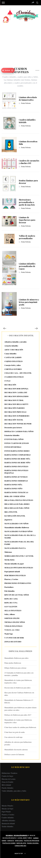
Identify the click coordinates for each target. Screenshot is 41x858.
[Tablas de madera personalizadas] (9, 239)
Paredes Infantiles (7, 788)
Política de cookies (9, 843)
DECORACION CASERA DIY (15, 392)
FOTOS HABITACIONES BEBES (17, 451)
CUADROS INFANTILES (14, 377)
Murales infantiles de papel (14, 563)
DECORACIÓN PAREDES (14, 408)
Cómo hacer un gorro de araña (14, 732)
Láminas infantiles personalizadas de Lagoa (27, 266)
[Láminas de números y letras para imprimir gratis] (9, 304)
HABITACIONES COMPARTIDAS (17, 455)
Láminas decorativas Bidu (28, 142)
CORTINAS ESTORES (13, 369)
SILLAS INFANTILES (12, 610)
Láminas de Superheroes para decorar (27, 220)
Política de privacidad (31, 840)
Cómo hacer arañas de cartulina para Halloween (20, 727)
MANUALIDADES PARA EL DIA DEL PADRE (19, 542)
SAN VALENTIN (10, 606)
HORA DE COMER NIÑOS (14, 496)
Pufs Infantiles (9, 591)
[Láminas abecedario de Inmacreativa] (9, 100)
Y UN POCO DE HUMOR (14, 637)
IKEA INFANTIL (10, 512)
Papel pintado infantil (12, 571)
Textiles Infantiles (7, 826)
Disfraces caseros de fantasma (14, 754)
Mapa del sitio (21, 843)
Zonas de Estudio (7, 782)
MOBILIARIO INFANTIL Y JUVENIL (19, 556)
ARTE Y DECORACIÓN (13, 349)
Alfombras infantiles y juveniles (15, 342)
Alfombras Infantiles (8, 820)
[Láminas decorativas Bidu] (9, 144)
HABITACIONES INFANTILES (16, 466)
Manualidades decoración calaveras (16, 749)
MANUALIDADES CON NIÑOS (16, 523)
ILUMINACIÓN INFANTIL (14, 516)
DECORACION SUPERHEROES (16, 416)
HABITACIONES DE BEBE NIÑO (17, 462)
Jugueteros (8, 519)
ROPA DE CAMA (11, 598)
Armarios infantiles (11, 345)
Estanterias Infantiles (11, 435)
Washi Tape (8, 634)
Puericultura (8, 587)
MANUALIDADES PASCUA (15, 548)
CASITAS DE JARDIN (13, 357)
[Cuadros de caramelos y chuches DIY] (9, 164)
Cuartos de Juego (7, 776)
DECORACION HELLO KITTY (16, 404)
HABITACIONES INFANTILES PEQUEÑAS (16, 471)
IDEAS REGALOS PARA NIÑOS (16, 508)
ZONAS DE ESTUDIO (12, 641)
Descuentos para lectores (13, 427)
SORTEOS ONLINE (12, 618)
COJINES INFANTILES (13, 361)
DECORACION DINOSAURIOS (16, 396)
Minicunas (8, 552)
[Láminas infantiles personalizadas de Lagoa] (9, 268)
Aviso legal (19, 840)
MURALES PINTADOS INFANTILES (18, 567)
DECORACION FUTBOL (14, 400)
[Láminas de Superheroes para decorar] (9, 221)
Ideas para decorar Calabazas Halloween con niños (19, 693)
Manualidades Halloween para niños (16, 658)
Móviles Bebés (9, 560)
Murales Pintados (7, 806)
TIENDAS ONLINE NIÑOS (14, 622)
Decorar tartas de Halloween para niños (17, 688)
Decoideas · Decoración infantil (16, 835)
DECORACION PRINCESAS (15, 412)
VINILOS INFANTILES (13, 626)
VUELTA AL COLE (12, 630)
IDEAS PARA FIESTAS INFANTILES (18, 500)
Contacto (10, 840)
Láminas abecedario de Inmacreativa (28, 98)
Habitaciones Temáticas (9, 773)
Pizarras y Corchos (11, 579)
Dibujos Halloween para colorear (15, 668)
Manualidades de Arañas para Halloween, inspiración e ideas (18, 681)
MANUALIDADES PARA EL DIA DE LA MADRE (20, 536)
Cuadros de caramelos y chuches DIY (29, 161)
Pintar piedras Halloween (12, 663)
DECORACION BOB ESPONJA (16, 388)
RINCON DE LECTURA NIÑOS (16, 595)
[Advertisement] (20, 43)
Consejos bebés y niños (12, 365)
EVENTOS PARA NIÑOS (14, 439)
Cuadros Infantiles (8, 817)
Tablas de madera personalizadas (27, 237)
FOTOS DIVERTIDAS (12, 447)
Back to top (19, 853)
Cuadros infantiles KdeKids (27, 121)
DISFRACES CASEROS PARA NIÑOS (19, 431)
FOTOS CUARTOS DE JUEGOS (16, 443)
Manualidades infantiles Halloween (16, 527)
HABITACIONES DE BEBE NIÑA (17, 458)
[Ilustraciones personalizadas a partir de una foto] (9, 203)
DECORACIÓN (10, 384)
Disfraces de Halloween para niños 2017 (17, 715)
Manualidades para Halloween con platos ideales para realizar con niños (20, 708)
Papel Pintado (6, 811)
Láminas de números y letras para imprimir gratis (29, 302)
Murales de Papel (7, 808)
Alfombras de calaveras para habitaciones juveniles (18, 743)
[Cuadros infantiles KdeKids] (9, 123)
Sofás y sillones (9, 614)
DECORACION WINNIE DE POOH (17, 423)
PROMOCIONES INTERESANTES (17, 583)
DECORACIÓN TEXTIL (13, 420)
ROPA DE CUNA (10, 602)
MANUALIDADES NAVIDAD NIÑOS (18, 531)
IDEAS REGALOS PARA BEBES (17, 504)
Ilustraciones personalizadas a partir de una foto (27, 202)
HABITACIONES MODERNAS (16, 481)
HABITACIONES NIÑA (13, 484)
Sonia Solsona (26, 103)
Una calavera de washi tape (13, 737)
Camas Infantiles (10, 353)
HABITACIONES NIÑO (13, 488)
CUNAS (7, 381)
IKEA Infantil (6, 785)
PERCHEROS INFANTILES (15, 575)
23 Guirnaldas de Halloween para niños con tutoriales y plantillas (18, 674)
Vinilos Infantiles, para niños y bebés (14, 791)
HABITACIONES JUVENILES (16, 477)
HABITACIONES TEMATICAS (16, 492)
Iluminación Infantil (8, 823)
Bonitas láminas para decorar (28, 181)
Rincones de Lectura (8, 779)
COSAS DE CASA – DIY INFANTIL (18, 373)
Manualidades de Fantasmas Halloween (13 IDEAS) (18, 701)
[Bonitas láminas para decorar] (9, 183)
